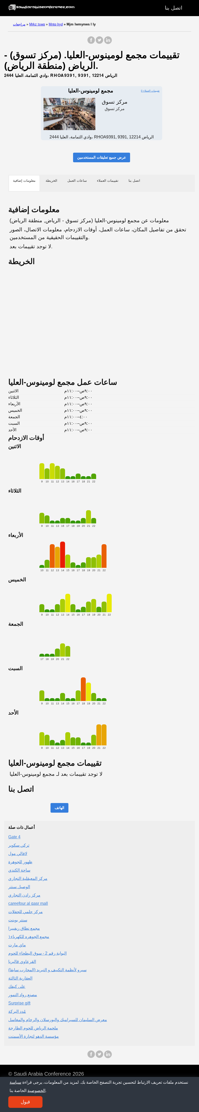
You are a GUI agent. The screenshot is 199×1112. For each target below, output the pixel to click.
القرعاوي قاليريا (22, 961)
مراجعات (19, 24)
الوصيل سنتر (19, 887)
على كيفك (16, 986)
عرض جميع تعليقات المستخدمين (101, 157)
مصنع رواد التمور (22, 995)
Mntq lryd (56, 24)
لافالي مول (17, 853)
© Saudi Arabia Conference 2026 (46, 1074)
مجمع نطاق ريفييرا (24, 928)
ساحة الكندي (19, 870)
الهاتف (59, 808)
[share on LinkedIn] (108, 43)
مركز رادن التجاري (24, 895)
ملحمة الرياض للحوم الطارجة (33, 1028)
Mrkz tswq (37, 24)
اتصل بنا (173, 8)
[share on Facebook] (91, 43)
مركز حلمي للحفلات (25, 911)
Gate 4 (14, 837)
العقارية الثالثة (20, 978)
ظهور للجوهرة (20, 862)
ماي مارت (17, 945)
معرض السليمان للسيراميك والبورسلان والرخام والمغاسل (57, 1019)
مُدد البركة (17, 1011)
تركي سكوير (18, 845)
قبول (25, 1101)
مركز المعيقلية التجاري (27, 878)
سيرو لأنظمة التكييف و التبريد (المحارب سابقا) (47, 970)
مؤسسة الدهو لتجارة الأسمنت (33, 1036)
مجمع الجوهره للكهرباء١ (28, 936)
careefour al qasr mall (28, 903)
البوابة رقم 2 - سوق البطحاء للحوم (37, 953)
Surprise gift (19, 1003)
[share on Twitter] (99, 43)
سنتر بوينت (17, 920)
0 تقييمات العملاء (150, 90)
